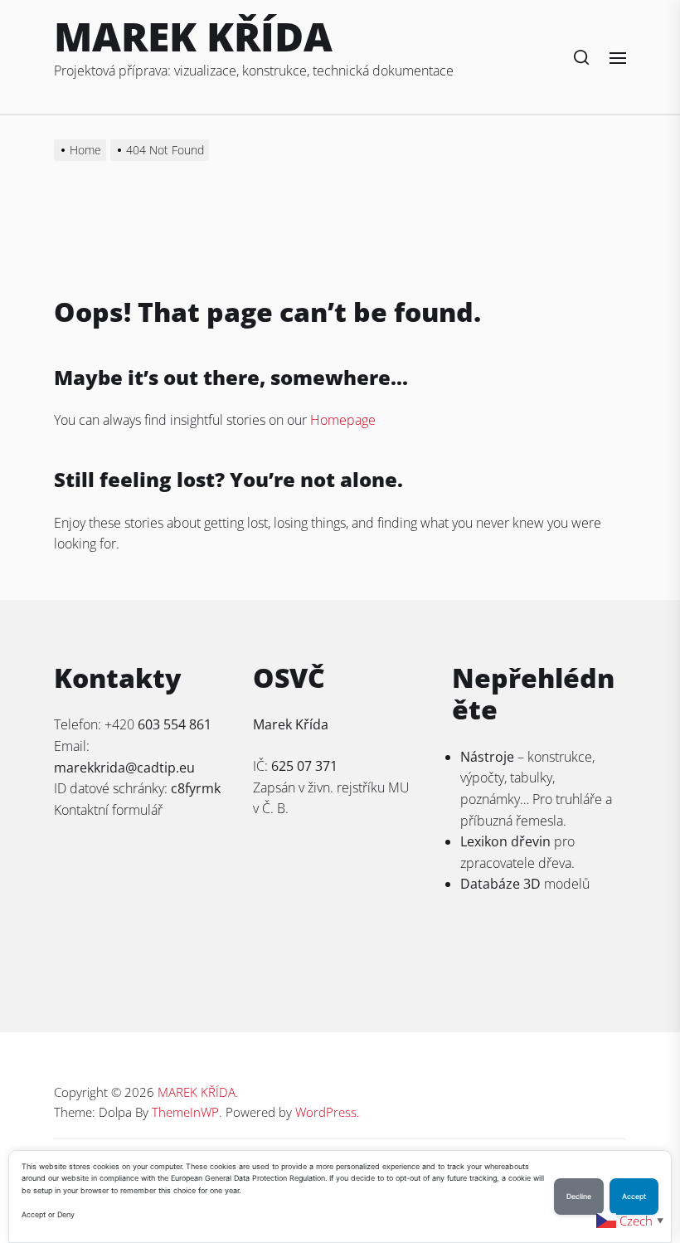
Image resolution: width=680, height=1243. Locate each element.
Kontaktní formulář (108, 810)
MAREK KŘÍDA (193, 36)
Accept (634, 1196)
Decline (578, 1196)
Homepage (343, 420)
